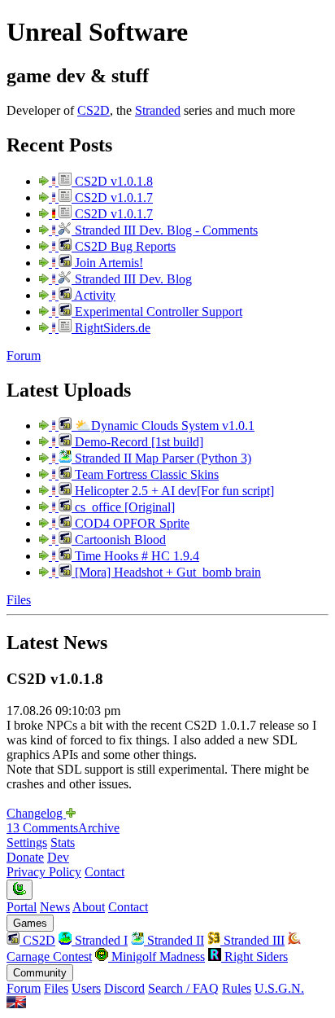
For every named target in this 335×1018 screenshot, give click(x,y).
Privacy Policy (44, 872)
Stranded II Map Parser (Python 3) (161, 458)
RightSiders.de (111, 328)
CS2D (93, 110)
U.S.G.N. (279, 988)
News (55, 907)
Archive (99, 828)
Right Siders (254, 956)
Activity (93, 295)
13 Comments (42, 828)
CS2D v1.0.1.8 (112, 181)
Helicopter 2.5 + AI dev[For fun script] (173, 491)
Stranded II (174, 940)
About (88, 907)
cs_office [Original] (123, 507)
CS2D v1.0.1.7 (112, 197)
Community (40, 973)
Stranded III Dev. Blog (132, 279)
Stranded (158, 110)
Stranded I (100, 940)
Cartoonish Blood (119, 539)
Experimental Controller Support (157, 311)
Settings (27, 842)
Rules (236, 988)
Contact (104, 872)
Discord (124, 988)
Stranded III (252, 940)
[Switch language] (16, 1004)
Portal (22, 907)
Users (86, 988)
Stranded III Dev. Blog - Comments (165, 230)
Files (19, 600)
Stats (62, 842)
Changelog (36, 813)
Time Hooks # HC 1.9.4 (135, 556)
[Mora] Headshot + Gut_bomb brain (166, 572)
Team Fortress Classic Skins (145, 474)
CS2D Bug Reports (124, 246)
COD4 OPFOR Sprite (130, 523)
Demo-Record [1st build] (137, 442)
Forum (24, 355)
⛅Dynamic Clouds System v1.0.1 (163, 425)
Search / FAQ (183, 988)
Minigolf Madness (156, 956)
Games (30, 923)
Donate (25, 857)
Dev (58, 857)
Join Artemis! (107, 263)
